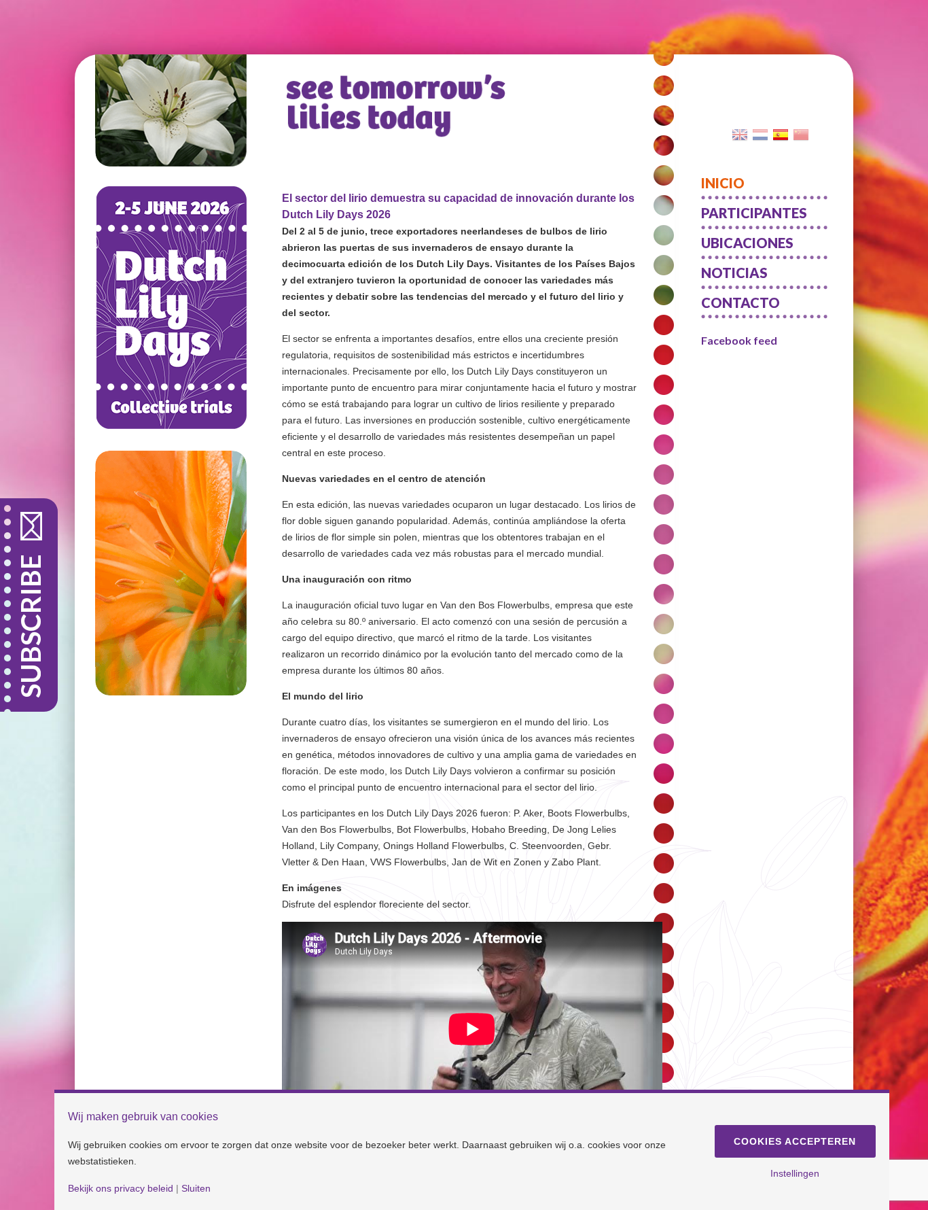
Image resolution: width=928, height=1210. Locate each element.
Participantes (754, 213)
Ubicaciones (747, 243)
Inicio (723, 183)
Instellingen (794, 1173)
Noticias (734, 272)
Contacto (740, 302)
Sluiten (196, 1188)
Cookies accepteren (795, 1141)
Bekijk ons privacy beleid (120, 1188)
